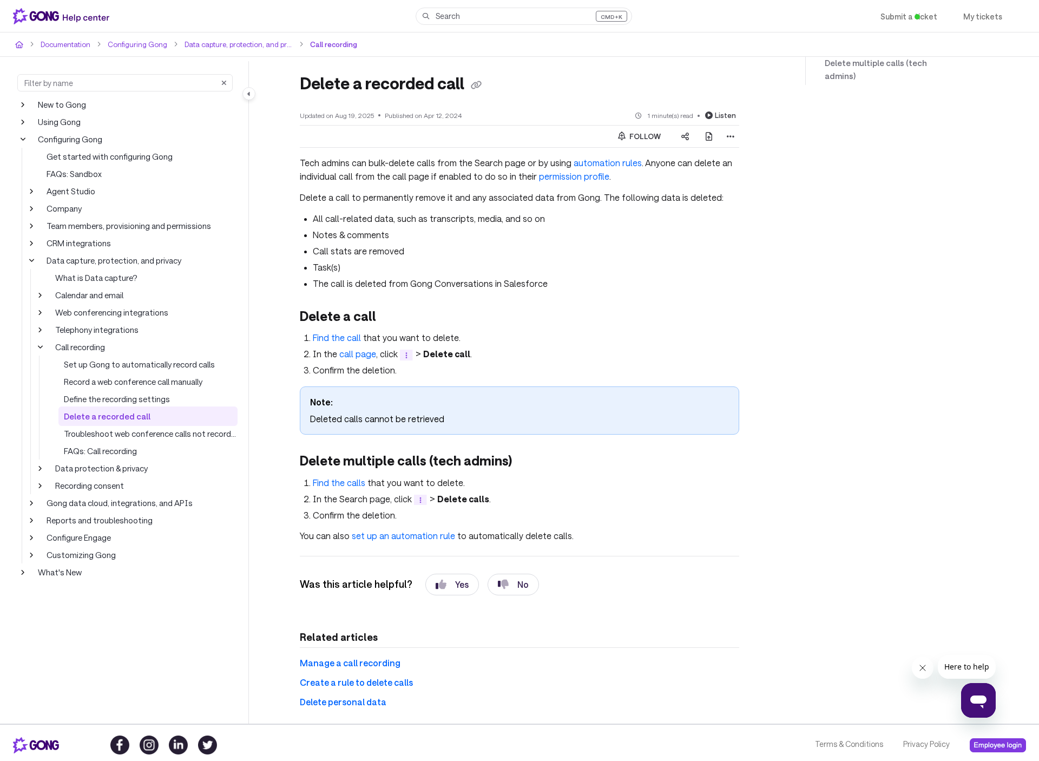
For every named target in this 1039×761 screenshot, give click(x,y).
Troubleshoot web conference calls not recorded (148, 433)
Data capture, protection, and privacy (230, 44)
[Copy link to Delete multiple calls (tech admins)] (530, 460)
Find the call (336, 336)
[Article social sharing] (685, 136)
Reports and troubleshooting (96, 519)
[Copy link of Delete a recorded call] (481, 84)
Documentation (64, 44)
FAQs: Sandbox (75, 173)
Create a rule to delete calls (352, 680)
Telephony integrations (94, 329)
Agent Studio (69, 190)
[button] (524, 16)
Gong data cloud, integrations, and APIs (116, 502)
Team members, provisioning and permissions (128, 225)
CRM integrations (77, 242)
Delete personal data (340, 700)
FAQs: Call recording (100, 450)
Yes (452, 582)
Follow (644, 136)
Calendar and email (89, 294)
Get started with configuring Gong (106, 156)
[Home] (63, 16)
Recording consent (88, 485)
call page (353, 352)
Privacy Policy (925, 744)
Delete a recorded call (102, 416)
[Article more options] (730, 136)
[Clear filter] (224, 82)
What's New (59, 571)
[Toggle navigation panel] (248, 93)
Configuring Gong (132, 44)
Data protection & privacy (99, 468)
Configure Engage (78, 537)
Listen (726, 114)
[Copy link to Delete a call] (391, 316)
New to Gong (61, 104)
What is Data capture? (94, 277)
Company (64, 208)
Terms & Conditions (848, 744)
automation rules (592, 162)
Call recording (323, 44)
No (514, 582)
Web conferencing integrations (108, 312)
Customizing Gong (80, 554)
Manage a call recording (346, 661)
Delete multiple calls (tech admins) (885, 63)
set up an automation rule (400, 533)
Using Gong (59, 121)
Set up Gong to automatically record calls (136, 364)
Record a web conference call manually (133, 381)
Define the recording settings (114, 398)
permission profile (560, 175)
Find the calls (338, 480)
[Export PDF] (709, 136)
